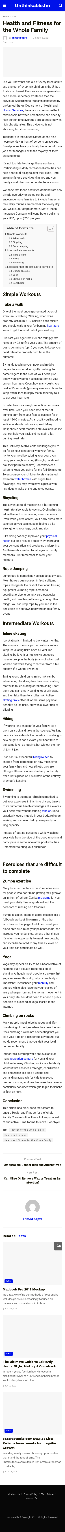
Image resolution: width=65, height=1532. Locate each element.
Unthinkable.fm (32, 5)
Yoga (15, 275)
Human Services (13, 110)
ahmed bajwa (19, 37)
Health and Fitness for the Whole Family (28, 1140)
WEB (14, 16)
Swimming (18, 262)
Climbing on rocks (22, 279)
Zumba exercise (21, 271)
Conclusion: (19, 283)
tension (46, 811)
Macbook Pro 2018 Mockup (24, 1289)
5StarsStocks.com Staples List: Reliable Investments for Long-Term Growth (31, 1443)
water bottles (22, 479)
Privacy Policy (31, 1494)
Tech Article (47, 1494)
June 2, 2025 (10, 1386)
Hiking (16, 258)
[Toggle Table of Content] (49, 229)
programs (44, 897)
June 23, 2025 (10, 1309)
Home (6, 16)
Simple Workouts (17, 234)
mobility (43, 983)
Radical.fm (32, 1498)
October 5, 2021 (41, 37)
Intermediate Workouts (20, 250)
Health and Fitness (16, 1135)
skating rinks (11, 700)
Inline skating (20, 254)
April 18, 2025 (10, 1472)
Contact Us (14, 1494)
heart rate (53, 325)
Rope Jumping (20, 246)
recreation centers (21, 1058)
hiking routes (40, 757)
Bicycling (17, 242)
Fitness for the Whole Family (27, 1130)
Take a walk (19, 238)
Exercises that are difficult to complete (30, 266)
